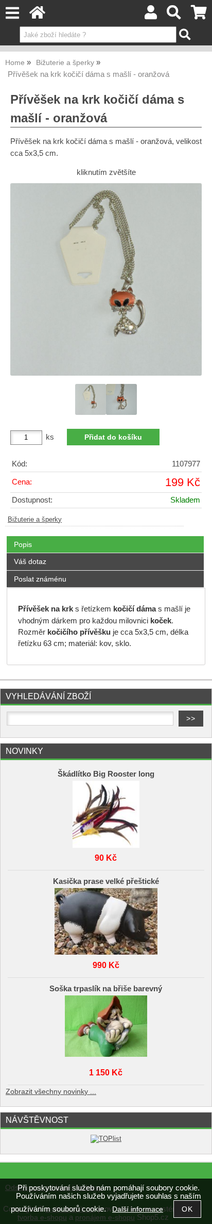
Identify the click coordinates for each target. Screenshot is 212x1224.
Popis (23, 544)
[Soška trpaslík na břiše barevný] (106, 1026)
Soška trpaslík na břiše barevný (105, 989)
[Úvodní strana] (37, 15)
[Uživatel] (150, 15)
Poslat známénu (40, 579)
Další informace (137, 1209)
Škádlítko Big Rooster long (106, 774)
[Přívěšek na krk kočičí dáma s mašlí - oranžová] (106, 279)
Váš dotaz (30, 561)
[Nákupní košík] (199, 15)
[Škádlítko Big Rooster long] (106, 811)
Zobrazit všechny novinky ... (51, 1092)
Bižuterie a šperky (35, 519)
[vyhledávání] (174, 15)
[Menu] (12, 13)
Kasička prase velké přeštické (106, 881)
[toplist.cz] (106, 1138)
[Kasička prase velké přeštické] (106, 919)
